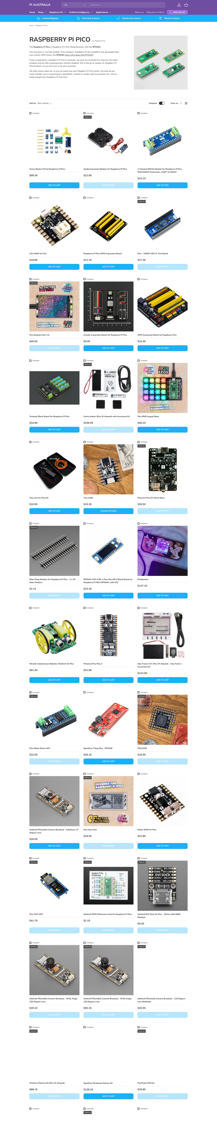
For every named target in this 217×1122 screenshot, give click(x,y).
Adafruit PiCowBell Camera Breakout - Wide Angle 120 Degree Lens (108, 1000)
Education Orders (155, 12)
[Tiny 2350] (109, 469)
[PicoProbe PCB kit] (163, 1055)
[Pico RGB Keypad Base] (163, 388)
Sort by (32, 103)
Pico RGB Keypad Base (148, 416)
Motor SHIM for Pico (147, 829)
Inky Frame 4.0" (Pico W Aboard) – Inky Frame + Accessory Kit (160, 665)
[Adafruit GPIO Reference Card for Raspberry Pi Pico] (109, 886)
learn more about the (78, 55)
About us (139, 12)
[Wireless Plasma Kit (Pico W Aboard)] (54, 1055)
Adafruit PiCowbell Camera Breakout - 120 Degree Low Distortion (161, 1000)
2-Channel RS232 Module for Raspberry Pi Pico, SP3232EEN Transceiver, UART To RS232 (160, 170)
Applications (102, 12)
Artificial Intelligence (79, 12)
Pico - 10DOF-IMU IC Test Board (153, 253)
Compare (153, 103)
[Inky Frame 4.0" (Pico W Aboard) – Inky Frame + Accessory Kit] (163, 635)
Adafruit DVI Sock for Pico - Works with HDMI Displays (159, 916)
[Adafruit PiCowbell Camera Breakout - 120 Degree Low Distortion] (163, 970)
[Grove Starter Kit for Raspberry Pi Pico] (54, 141)
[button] (186, 5)
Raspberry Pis (56, 12)
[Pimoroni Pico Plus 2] (109, 635)
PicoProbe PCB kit (146, 1083)
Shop (40, 12)
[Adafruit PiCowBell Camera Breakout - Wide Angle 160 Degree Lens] (54, 970)
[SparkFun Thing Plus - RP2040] (109, 720)
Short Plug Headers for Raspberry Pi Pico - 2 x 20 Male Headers (52, 581)
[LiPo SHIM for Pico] (54, 225)
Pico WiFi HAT (36, 914)
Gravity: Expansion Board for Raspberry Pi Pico (105, 335)
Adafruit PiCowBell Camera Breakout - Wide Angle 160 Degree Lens (53, 1000)
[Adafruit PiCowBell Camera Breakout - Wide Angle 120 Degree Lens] (109, 970)
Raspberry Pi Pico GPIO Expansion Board (103, 253)
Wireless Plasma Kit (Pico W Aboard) (47, 1083)
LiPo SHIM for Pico (38, 253)
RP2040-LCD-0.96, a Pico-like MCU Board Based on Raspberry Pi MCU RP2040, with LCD (108, 581)
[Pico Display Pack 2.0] (54, 306)
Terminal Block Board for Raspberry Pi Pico (49, 416)
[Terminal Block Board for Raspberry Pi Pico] (54, 388)
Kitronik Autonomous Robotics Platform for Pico (51, 663)
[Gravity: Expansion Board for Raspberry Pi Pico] (109, 306)
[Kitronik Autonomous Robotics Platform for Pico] (54, 635)
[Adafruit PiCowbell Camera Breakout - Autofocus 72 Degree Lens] (54, 801)
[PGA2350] (163, 720)
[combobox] (113, 5)
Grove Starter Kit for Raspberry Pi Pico (47, 169)
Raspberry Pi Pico (42, 25)
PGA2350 (142, 748)
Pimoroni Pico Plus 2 (93, 663)
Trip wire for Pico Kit (38, 498)
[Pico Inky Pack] (109, 801)
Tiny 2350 (88, 498)
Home (32, 12)
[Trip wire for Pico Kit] (54, 469)
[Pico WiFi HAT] (54, 886)
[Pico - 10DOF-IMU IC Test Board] (163, 225)
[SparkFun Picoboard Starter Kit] (109, 1055)
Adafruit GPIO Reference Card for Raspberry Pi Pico (108, 914)
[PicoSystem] (163, 551)
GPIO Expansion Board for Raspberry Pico (157, 335)
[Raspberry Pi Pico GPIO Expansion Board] (109, 225)
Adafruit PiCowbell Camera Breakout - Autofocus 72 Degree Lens (53, 831)
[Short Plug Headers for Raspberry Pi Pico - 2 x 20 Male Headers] (54, 551)
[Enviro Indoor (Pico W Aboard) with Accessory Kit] (109, 388)
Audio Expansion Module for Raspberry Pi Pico (105, 169)
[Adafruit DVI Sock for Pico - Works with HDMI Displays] (163, 886)
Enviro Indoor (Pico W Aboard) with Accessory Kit (107, 416)
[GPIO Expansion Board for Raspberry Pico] (163, 306)
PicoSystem (143, 579)
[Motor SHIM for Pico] (163, 801)
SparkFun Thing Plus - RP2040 (98, 748)
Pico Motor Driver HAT (39, 748)
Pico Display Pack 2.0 (39, 335)
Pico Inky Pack (90, 829)
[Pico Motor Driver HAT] (54, 720)
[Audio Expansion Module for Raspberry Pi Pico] (109, 141)
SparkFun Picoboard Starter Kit (98, 1083)
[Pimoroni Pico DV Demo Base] (163, 469)
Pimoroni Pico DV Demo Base (151, 498)
